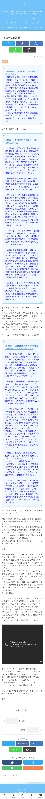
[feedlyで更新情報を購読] (12, 768)
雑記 (5, 61)
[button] (29, 50)
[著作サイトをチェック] (12, 762)
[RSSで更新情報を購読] (33, 768)
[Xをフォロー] (33, 762)
